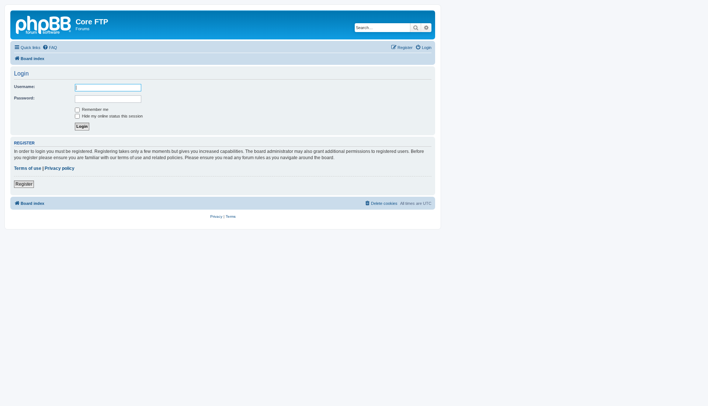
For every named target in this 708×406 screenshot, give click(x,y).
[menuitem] (49, 47)
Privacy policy (59, 168)
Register (23, 184)
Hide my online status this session (112, 116)
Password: (24, 98)
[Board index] (44, 24)
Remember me (94, 109)
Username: (24, 86)
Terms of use (27, 168)
